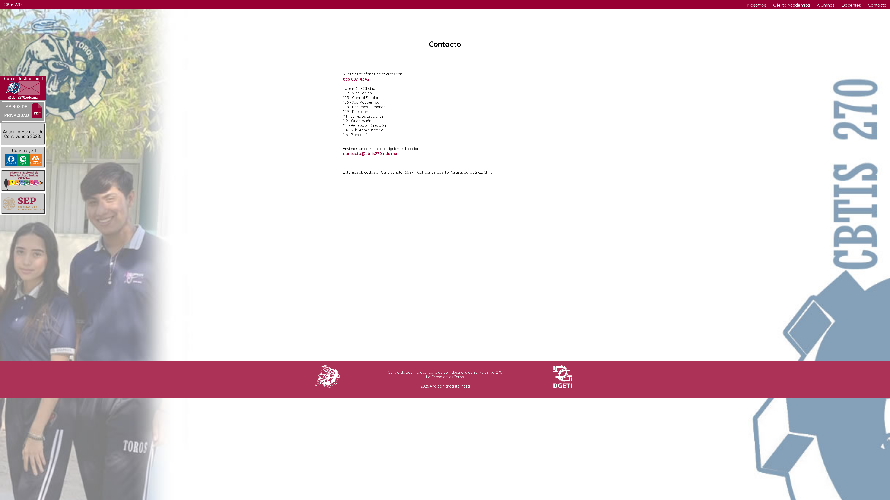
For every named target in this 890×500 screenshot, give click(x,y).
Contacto (877, 5)
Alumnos (826, 5)
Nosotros (756, 5)
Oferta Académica (791, 5)
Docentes (851, 5)
